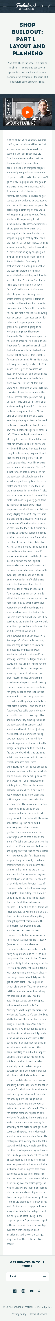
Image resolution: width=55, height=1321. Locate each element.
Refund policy (44, 1307)
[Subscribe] (44, 1276)
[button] (5, 6)
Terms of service (38, 1314)
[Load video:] (27, 112)
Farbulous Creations (23, 1307)
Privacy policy (19, 1314)
